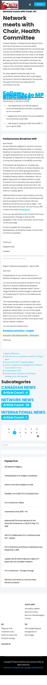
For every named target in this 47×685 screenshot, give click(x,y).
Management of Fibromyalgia (31, 633)
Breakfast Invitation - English (18, 330)
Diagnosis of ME (6, 628)
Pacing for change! (8, 638)
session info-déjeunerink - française (21, 335)
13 (20, 433)
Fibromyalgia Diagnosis (33, 628)
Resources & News (31, 612)
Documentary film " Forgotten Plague (19, 362)
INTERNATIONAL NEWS (23, 412)
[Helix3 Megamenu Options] (30, 5)
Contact (28, 618)
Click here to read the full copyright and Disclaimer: (23, 668)
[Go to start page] (9, 429)
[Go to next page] (20, 436)
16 (37, 433)
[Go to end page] (38, 436)
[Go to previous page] (14, 429)
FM (38, 609)
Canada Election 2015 (13, 371)
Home (27, 609)
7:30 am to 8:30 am (16, 168)
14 (25, 433)
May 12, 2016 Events (12, 354)
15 (31, 433)
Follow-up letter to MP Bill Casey (23, 94)
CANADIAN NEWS (18, 387)
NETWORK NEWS (17, 400)
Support (41, 615)
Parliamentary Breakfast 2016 (20, 138)
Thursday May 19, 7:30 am (15, 294)
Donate (40, 4)
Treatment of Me (7, 632)
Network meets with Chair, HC (20, 11)
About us (32, 609)
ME (36, 609)
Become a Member (32, 615)
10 (37, 429)
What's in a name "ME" (9, 635)
